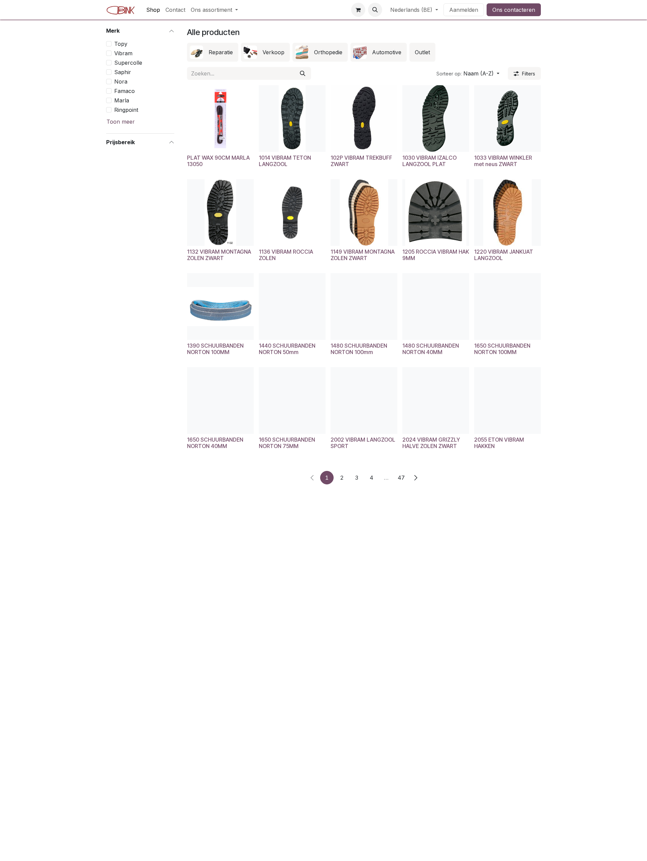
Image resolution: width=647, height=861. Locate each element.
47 (401, 477)
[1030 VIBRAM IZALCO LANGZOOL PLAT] (435, 118)
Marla (121, 100)
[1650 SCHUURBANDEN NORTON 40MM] (220, 400)
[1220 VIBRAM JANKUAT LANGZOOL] (507, 212)
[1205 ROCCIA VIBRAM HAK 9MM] (435, 212)
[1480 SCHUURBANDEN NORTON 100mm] (364, 306)
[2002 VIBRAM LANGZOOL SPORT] (364, 400)
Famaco (124, 90)
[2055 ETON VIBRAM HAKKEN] (507, 400)
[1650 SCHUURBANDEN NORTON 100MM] (507, 306)
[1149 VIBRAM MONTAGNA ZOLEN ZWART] (364, 212)
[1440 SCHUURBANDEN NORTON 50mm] (292, 306)
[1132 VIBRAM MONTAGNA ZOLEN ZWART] (220, 212)
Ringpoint (126, 109)
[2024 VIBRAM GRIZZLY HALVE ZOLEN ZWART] (435, 400)
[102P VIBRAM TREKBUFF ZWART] (364, 118)
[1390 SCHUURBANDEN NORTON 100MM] (220, 306)
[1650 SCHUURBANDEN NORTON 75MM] (292, 400)
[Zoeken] (302, 73)
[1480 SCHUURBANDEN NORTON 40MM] (435, 306)
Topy (120, 43)
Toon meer (120, 121)
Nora (120, 81)
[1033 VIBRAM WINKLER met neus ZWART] (507, 118)
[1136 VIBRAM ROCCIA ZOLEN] (292, 212)
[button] (375, 10)
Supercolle (128, 62)
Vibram (123, 53)
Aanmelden (463, 9)
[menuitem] (153, 10)
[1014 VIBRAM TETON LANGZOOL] (292, 118)
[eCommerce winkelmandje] (358, 10)
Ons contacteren (513, 9)
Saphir (122, 71)
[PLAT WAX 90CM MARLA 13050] (220, 118)
